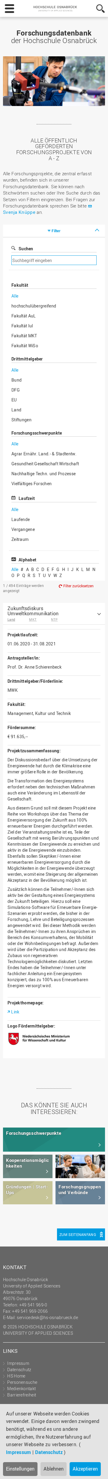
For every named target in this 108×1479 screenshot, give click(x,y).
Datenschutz (49, 1452)
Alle (14, 296)
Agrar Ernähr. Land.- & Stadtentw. (43, 454)
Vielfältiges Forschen (31, 483)
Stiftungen (21, 420)
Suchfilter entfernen (74, 260)
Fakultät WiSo (24, 345)
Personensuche (22, 1382)
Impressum (18, 1452)
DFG (15, 390)
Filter (56, 230)
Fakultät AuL (23, 316)
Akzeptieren (85, 1468)
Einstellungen (20, 1468)
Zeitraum (19, 539)
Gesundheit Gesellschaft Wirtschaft (45, 463)
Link (15, 1012)
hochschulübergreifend (33, 306)
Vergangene (23, 529)
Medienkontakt (21, 1388)
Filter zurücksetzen (78, 586)
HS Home (16, 1376)
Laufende (20, 519)
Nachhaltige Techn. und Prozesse (43, 473)
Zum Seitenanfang (77, 1234)
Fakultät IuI (22, 326)
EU (14, 400)
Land (16, 410)
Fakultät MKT (24, 336)
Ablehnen (54, 1468)
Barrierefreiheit (21, 1395)
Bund (16, 380)
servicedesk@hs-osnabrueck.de (47, 1317)
